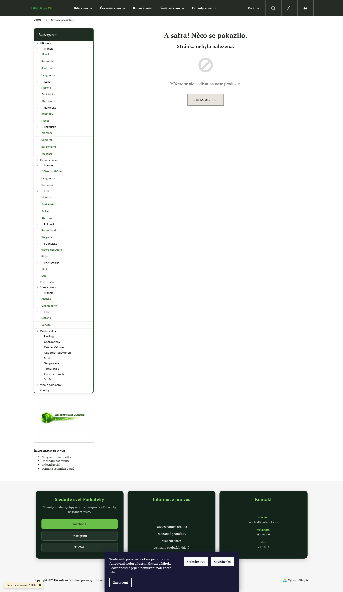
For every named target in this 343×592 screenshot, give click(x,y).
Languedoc (48, 75)
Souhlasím (222, 561)
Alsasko (46, 54)
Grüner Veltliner (54, 347)
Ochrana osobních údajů (58, 469)
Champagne (49, 305)
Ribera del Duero (51, 249)
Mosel (45, 120)
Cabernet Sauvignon (57, 352)
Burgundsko (48, 61)
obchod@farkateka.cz (263, 522)
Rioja (44, 256)
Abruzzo (46, 101)
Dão (43, 275)
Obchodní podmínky (55, 461)
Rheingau (47, 113)
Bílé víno (45, 43)
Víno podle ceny (50, 385)
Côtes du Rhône (51, 171)
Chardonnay (52, 342)
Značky (44, 390)
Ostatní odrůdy (54, 374)
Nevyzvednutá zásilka (56, 457)
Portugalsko (51, 263)
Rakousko (50, 127)
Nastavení (120, 582)
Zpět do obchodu (205, 100)
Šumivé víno (48, 287)
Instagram (79, 536)
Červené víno (48, 160)
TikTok (79, 547)
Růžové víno (47, 282)
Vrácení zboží (51, 465)
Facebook (79, 524)
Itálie (47, 81)
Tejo (44, 269)
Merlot (48, 358)
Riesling (49, 336)
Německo (50, 107)
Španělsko (50, 243)
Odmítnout (196, 561)
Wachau (46, 153)
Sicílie (45, 211)
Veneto (46, 325)
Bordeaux (47, 185)
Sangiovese (51, 363)
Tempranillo (51, 368)
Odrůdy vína (48, 331)
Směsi (48, 379)
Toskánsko (48, 94)
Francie (48, 48)
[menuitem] (83, 8)
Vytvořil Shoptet (299, 580)
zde (112, 572)
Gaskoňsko (48, 68)
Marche (46, 87)
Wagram (46, 133)
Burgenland (48, 146)
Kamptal (46, 140)
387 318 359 (263, 534)
